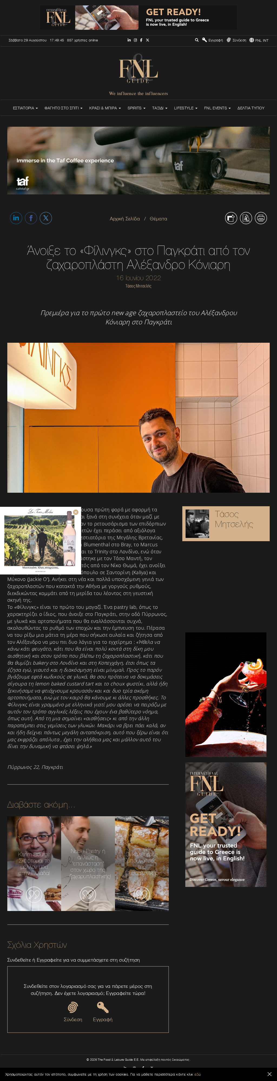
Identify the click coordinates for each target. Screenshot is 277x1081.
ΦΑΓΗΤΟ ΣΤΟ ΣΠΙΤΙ (62, 108)
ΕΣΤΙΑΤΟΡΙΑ (24, 108)
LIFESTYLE (184, 108)
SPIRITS (135, 108)
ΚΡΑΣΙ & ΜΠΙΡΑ (103, 108)
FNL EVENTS (216, 108)
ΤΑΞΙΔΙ (158, 108)
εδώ (197, 1074)
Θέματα (158, 218)
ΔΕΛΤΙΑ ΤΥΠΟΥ (251, 108)
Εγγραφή (215, 40)
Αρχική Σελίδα (125, 218)
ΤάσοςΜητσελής (234, 519)
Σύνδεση (239, 40)
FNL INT (261, 40)
